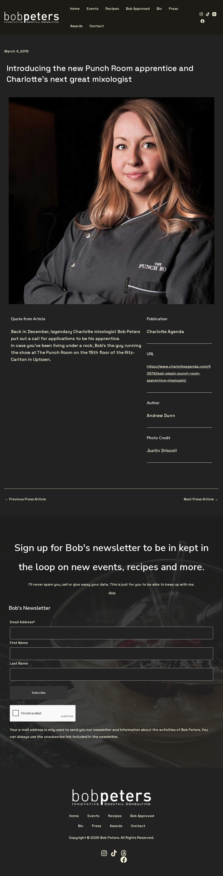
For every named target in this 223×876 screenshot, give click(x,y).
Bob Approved (142, 816)
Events (93, 816)
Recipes (115, 816)
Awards (116, 826)
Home (74, 816)
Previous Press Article (25, 499)
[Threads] (214, 14)
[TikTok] (208, 14)
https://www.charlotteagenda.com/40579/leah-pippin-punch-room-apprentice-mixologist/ (179, 373)
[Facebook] (202, 21)
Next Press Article (201, 499)
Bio (80, 826)
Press (96, 826)
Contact (138, 826)
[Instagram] (201, 14)
